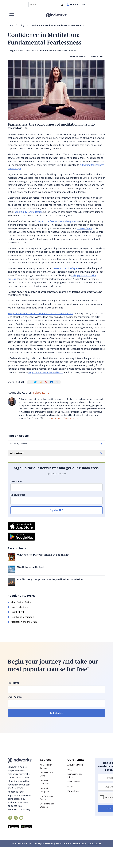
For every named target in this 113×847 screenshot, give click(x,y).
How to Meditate (19, 607)
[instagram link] (16, 818)
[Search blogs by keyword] (101, 443)
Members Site (77, 4)
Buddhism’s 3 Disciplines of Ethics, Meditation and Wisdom (50, 579)
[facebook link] (10, 818)
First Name (16, 481)
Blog (22, 25)
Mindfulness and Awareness (53, 50)
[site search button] (62, 5)
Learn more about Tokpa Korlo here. (63, 418)
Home (10, 25)
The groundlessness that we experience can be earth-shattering (41, 313)
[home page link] (56, 15)
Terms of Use (94, 843)
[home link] (20, 760)
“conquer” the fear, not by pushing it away (57, 221)
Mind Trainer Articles (28, 50)
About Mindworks (75, 764)
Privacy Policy (73, 791)
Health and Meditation (22, 616)
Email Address (17, 494)
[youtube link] (21, 818)
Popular (73, 50)
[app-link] (13, 827)
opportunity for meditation (28, 211)
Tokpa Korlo (41, 392)
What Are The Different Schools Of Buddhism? (43, 554)
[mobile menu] (12, 15)
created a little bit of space (65, 268)
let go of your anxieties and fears (45, 372)
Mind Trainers (73, 781)
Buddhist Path (18, 611)
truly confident (84, 228)
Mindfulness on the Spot (30, 567)
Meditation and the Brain (24, 621)
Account (71, 786)
